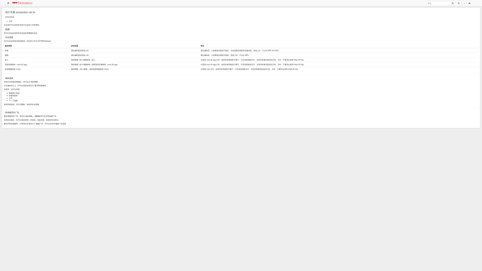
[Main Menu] (8, 3)
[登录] (469, 3)
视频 (10, 21)
